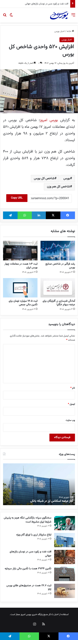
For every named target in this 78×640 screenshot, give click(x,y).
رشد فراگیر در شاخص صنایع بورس (60, 266)
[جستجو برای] (5, 16)
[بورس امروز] (59, 15)
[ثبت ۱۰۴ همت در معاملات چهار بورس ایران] (20, 250)
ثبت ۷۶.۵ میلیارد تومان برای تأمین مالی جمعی (23, 303)
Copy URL (17, 198)
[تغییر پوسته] (11, 16)
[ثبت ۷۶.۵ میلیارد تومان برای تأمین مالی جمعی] (20, 287)
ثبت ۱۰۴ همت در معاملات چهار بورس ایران (21, 266)
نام (72, 388)
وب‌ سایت (70, 420)
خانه (69, 31)
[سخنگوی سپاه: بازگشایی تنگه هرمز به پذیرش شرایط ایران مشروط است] (64, 523)
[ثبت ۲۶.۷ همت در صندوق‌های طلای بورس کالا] (64, 591)
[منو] (73, 16)
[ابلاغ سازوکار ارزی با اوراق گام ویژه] (64, 540)
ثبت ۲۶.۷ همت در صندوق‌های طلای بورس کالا (28, 588)
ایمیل (71, 404)
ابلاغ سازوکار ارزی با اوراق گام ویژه (33, 535)
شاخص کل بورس (44, 178)
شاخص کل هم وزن (58, 186)
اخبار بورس (59, 31)
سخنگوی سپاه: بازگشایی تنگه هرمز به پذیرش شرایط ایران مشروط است (27, 520)
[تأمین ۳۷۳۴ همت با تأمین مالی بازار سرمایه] (64, 574)
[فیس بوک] (67, 215)
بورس (66, 178)
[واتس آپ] (25, 215)
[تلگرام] (10, 215)
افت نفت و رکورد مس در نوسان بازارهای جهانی (46, 4)
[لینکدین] (39, 215)
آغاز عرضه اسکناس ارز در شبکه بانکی (51, 501)
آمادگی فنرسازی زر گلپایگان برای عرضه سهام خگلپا (59, 303)
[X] (53, 215)
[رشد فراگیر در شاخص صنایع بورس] (58, 250)
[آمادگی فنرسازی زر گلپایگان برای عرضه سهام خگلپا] (58, 288)
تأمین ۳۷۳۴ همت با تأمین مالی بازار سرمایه (28, 569)
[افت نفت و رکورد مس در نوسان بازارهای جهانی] (64, 557)
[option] (39, 484)
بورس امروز (49, 120)
